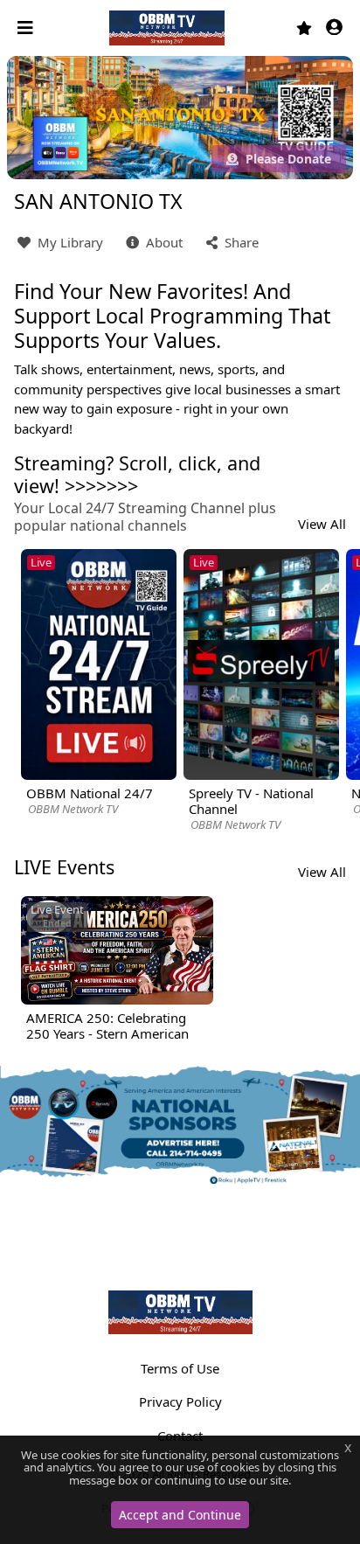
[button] (334, 28)
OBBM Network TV (73, 809)
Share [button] (240, 242)
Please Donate (286, 158)
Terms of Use (180, 1368)
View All (322, 523)
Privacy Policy (180, 1401)
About (162, 242)
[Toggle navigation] (27, 28)
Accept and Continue (180, 1514)
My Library (68, 242)
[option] (99, 683)
